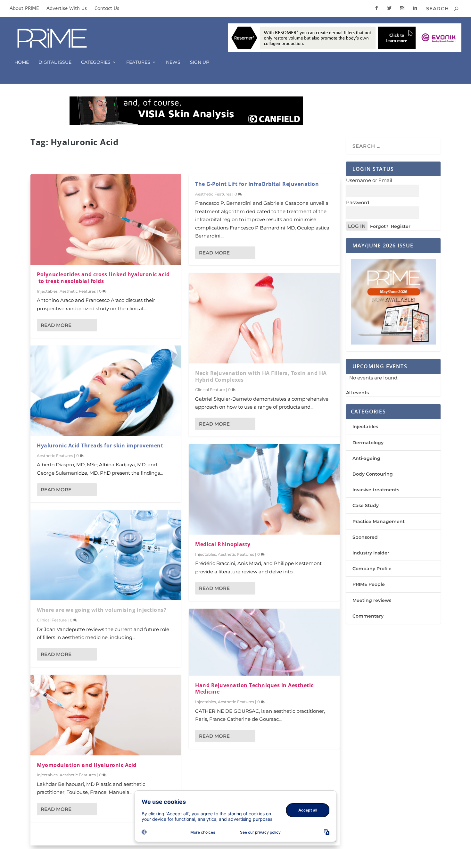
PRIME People (368, 584)
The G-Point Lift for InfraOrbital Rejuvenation (257, 183)
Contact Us (107, 8)
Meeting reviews (371, 600)
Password (357, 202)
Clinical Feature (52, 620)
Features (138, 62)
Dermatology (368, 442)
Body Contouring (372, 474)
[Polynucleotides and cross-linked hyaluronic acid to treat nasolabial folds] (105, 219)
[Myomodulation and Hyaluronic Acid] (105, 715)
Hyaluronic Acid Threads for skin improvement (100, 445)
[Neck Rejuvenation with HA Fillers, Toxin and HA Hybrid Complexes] (264, 318)
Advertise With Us (66, 8)
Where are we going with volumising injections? (101, 609)
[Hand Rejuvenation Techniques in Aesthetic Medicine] (264, 642)
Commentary (368, 616)
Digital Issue (54, 62)
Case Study (365, 505)
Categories (96, 62)
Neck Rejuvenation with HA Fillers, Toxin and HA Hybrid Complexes (261, 376)
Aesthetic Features (78, 291)
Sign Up (199, 62)
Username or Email (369, 180)
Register (400, 226)
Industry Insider (370, 553)
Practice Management (378, 521)
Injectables (47, 291)
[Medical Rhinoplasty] (264, 489)
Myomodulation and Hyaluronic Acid (86, 765)
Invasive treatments (375, 490)
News (173, 62)
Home (21, 62)
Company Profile (372, 568)
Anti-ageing (366, 458)
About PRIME (24, 8)
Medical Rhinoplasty (223, 544)
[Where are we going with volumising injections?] (105, 555)
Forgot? (379, 226)
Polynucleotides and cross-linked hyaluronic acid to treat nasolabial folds (103, 278)
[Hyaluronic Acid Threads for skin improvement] (105, 390)
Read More (56, 325)
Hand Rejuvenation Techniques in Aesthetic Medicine (254, 688)
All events (357, 392)
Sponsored (365, 537)
